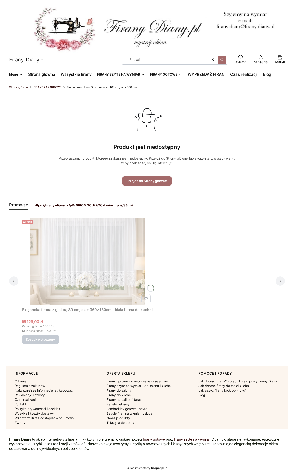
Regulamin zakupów (30, 386)
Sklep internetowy (145, 468)
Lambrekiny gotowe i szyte (127, 409)
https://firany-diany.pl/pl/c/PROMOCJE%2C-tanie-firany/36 (81, 205)
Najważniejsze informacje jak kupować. (44, 390)
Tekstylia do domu (120, 423)
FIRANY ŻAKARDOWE (47, 87)
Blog (201, 395)
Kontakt (20, 404)
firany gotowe (154, 439)
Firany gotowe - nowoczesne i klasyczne (137, 381)
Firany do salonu (119, 390)
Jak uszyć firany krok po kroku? (222, 390)
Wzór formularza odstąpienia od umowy (44, 418)
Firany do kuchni (119, 395)
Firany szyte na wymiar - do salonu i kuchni (139, 386)
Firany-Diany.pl (27, 60)
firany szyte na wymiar (192, 439)
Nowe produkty (118, 418)
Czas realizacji (25, 399)
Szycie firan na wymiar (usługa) (130, 413)
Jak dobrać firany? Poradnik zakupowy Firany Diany (237, 381)
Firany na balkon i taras (124, 399)
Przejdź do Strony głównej (147, 181)
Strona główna (18, 87)
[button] (222, 60)
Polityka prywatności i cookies (37, 409)
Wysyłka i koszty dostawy (34, 413)
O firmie (20, 381)
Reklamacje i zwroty (30, 395)
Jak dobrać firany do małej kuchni (223, 386)
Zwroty (20, 423)
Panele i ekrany (118, 404)
